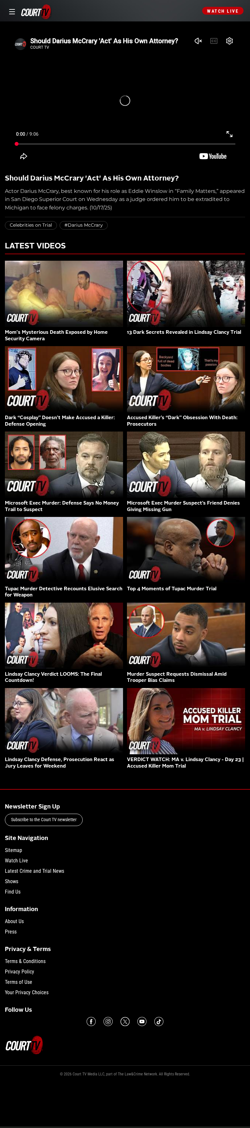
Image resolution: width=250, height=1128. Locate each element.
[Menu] (11, 11)
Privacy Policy (19, 972)
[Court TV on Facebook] (91, 1021)
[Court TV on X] (125, 1021)
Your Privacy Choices (27, 992)
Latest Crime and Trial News (34, 871)
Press (11, 932)
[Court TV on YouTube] (141, 1021)
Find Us (13, 892)
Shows (11, 881)
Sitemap (13, 850)
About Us (14, 921)
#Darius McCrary (83, 225)
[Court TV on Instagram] (108, 1021)
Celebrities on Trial (31, 225)
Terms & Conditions (25, 961)
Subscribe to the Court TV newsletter (43, 819)
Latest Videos (35, 246)
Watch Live (223, 11)
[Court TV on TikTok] (158, 1021)
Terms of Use (18, 982)
